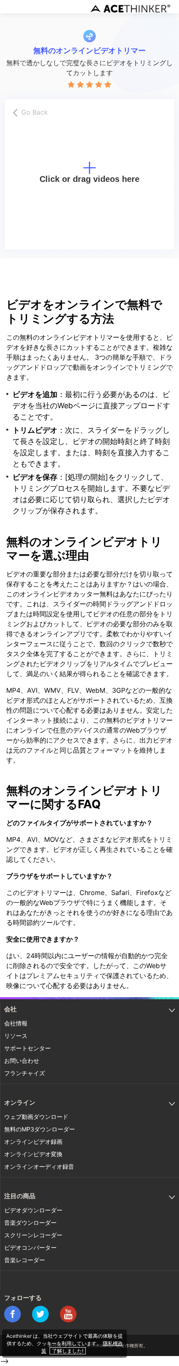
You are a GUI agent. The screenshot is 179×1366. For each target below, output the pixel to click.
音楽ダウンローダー (30, 1222)
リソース (15, 1035)
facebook (12, 1314)
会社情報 (15, 1023)
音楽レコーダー (24, 1259)
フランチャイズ (24, 1073)
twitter (40, 1314)
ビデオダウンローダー (33, 1210)
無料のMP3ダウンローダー (39, 1129)
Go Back (34, 112)
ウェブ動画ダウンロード (36, 1116)
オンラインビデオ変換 (33, 1154)
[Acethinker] (131, 8)
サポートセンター (27, 1048)
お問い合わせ (21, 1060)
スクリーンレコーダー (33, 1234)
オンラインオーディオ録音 (39, 1166)
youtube (68, 1314)
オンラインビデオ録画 (33, 1141)
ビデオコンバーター (30, 1247)
